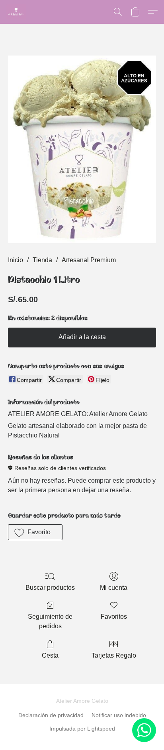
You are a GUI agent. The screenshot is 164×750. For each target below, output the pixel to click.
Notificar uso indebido (119, 715)
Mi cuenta (113, 587)
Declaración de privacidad (51, 715)
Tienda (42, 260)
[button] (16, 12)
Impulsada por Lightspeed (82, 728)
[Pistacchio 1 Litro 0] (82, 149)
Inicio (15, 260)
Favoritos (114, 616)
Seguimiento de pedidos (50, 621)
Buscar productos (50, 587)
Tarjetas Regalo (114, 655)
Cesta (50, 655)
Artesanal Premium (89, 260)
